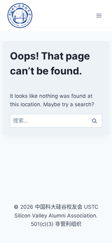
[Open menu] (99, 15)
